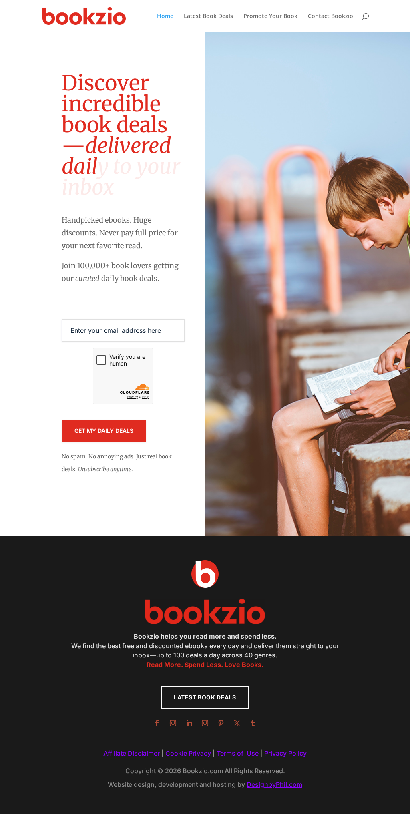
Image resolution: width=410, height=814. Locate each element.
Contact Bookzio (330, 16)
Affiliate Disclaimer (131, 753)
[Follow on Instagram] (173, 723)
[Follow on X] (237, 723)
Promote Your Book (270, 16)
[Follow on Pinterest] (221, 723)
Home (165, 16)
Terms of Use (238, 753)
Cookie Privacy (188, 753)
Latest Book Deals (208, 16)
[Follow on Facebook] (157, 723)
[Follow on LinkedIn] (189, 723)
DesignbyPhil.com (274, 784)
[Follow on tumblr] (253, 723)
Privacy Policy (285, 753)
